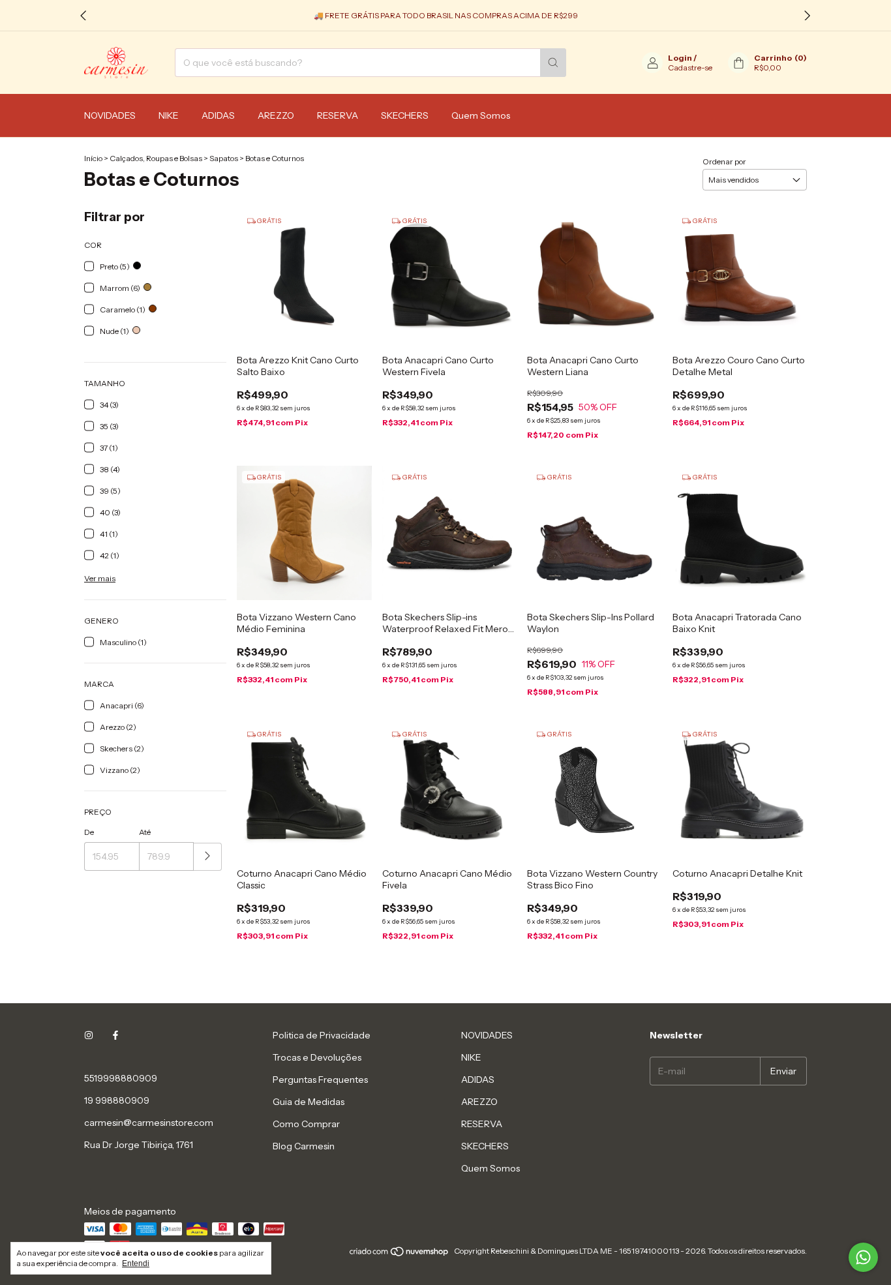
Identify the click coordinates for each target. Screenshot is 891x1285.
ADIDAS (218, 115)
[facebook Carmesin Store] (115, 1035)
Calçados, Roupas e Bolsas (156, 158)
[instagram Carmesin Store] (88, 1035)
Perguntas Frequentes (320, 1079)
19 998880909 (116, 1100)
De (89, 832)
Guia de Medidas (308, 1102)
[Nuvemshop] (399, 1254)
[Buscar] (553, 62)
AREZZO (276, 115)
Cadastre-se (690, 67)
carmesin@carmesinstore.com (148, 1122)
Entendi (135, 1263)
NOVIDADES (110, 115)
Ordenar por (724, 161)
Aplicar (208, 857)
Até (145, 832)
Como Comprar (306, 1124)
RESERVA (337, 115)
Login (680, 58)
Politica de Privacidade (321, 1035)
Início (93, 158)
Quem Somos (480, 115)
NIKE (169, 115)
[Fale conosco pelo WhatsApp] (863, 1257)
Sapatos (223, 158)
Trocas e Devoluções (317, 1057)
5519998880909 (120, 1078)
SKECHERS (405, 115)
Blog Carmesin (304, 1146)
